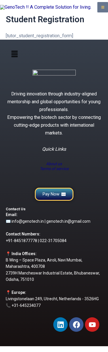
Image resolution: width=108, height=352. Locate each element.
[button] (14, 54)
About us (54, 163)
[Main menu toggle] (102, 7)
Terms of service (54, 168)
